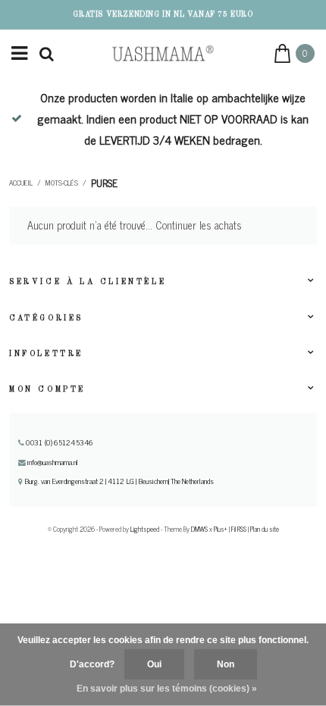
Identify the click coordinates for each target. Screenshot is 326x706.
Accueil (21, 182)
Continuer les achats (198, 225)
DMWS (199, 528)
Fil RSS (238, 528)
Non (225, 664)
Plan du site (264, 528)
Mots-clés (61, 182)
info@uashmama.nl (52, 462)
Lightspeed (144, 528)
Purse (104, 182)
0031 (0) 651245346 (58, 442)
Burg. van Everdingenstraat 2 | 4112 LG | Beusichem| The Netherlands (118, 481)
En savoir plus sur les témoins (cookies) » (167, 688)
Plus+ (220, 528)
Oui (154, 664)
